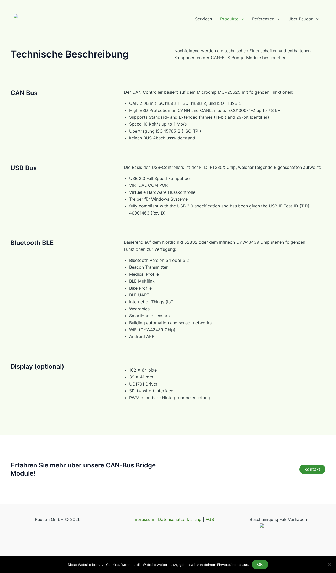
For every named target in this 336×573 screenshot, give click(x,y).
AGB (210, 519)
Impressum (144, 519)
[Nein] (329, 564)
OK (260, 564)
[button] (241, 19)
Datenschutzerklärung (180, 519)
